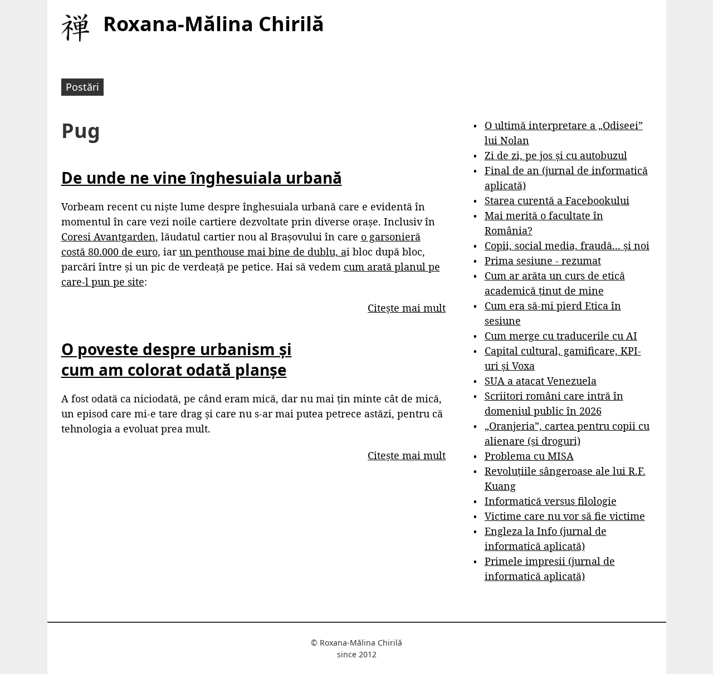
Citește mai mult (407, 307)
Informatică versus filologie (551, 501)
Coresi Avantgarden (108, 236)
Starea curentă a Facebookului (557, 200)
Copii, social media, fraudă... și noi (567, 245)
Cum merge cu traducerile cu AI (561, 335)
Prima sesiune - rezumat (543, 260)
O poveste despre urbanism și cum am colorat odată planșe (176, 359)
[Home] (75, 28)
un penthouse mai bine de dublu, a (262, 251)
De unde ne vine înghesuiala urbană (201, 177)
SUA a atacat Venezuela (541, 380)
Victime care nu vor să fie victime (565, 516)
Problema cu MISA (529, 456)
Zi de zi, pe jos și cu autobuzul (556, 155)
